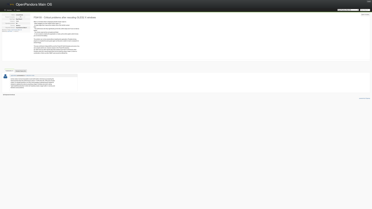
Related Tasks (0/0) (21, 71)
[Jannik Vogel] (5, 77)
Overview (9, 10)
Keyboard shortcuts (9, 94)
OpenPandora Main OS (16, 29)
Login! (369, 1)
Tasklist (18, 10)
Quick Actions (365, 14)
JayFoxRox (9, 31)
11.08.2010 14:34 (29, 75)
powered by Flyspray (364, 98)
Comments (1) (9, 71)
